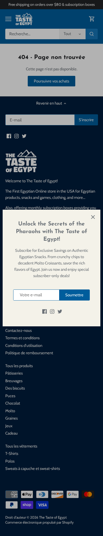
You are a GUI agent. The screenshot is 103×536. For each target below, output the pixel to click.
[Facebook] (44, 311)
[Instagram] (52, 311)
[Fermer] (93, 217)
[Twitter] (60, 311)
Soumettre (74, 295)
